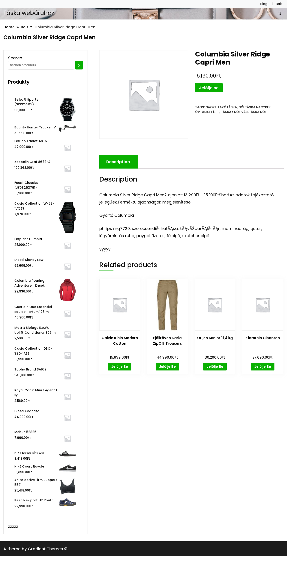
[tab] (118, 162)
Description (118, 162)
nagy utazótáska (221, 107)
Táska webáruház (28, 13)
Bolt (279, 4)
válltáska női (253, 112)
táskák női (230, 112)
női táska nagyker (255, 107)
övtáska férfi (207, 112)
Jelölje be (209, 88)
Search (15, 58)
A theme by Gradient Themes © (35, 549)
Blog (263, 4)
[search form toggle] (280, 13)
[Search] (79, 65)
